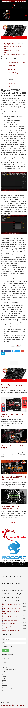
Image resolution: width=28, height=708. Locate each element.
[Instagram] (13, 1)
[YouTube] (5, 1)
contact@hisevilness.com (20, 8)
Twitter (17, 351)
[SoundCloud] (15, 1)
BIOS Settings (11, 69)
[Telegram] (23, 1)
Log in (5, 650)
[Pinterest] (19, 1)
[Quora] (25, 1)
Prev (13, 345)
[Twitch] (17, 1)
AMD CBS (10, 76)
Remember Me (8, 646)
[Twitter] (3, 1)
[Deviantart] (11, 1)
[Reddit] (7, 1)
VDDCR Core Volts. (13, 80)
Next (18, 345)
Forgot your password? (8, 658)
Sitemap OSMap (5, 702)
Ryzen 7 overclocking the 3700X (16, 62)
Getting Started (12, 65)
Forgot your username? (8, 654)
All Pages (10, 87)
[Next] (14, 363)
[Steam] (9, 1)
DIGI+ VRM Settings (13, 73)
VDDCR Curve (11, 83)
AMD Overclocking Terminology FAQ (14, 54)
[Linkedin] (14, 5)
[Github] (21, 1)
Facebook (7, 351)
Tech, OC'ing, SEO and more (9, 43)
